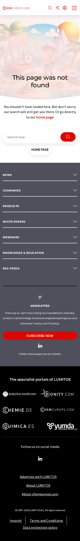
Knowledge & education (23, 252)
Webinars (11, 237)
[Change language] (65, 8)
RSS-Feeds (11, 268)
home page (45, 117)
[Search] (50, 8)
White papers (14, 221)
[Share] (57, 8)
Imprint (16, 520)
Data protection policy (40, 527)
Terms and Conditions (46, 520)
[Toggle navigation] (74, 8)
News (7, 175)
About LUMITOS (38, 485)
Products (11, 206)
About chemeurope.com (40, 494)
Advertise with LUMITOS (38, 476)
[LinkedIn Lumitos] (40, 459)
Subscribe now (39, 335)
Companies (12, 190)
